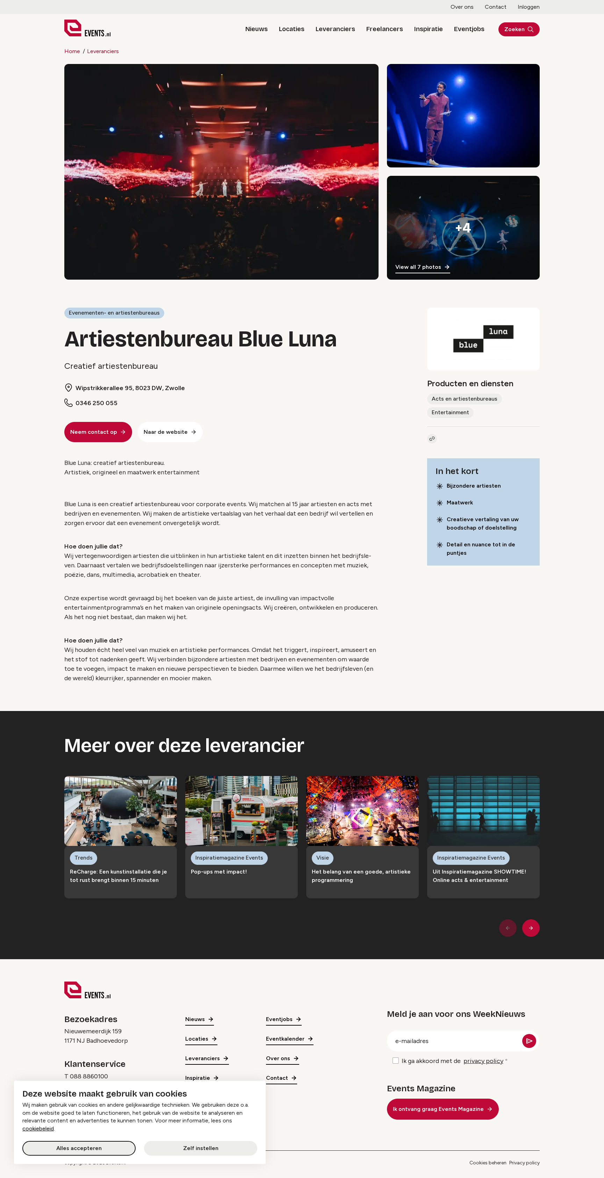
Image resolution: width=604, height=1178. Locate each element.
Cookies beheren (487, 1163)
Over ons (462, 6)
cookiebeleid (38, 1128)
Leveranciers (335, 29)
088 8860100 (89, 1076)
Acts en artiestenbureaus (464, 398)
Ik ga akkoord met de (452, 1061)
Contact (495, 6)
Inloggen (529, 6)
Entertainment (450, 412)
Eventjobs (469, 29)
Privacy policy (524, 1163)
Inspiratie (428, 29)
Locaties (291, 29)
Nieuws (256, 29)
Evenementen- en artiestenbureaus (114, 312)
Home (72, 51)
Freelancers (384, 29)
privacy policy (483, 1061)
